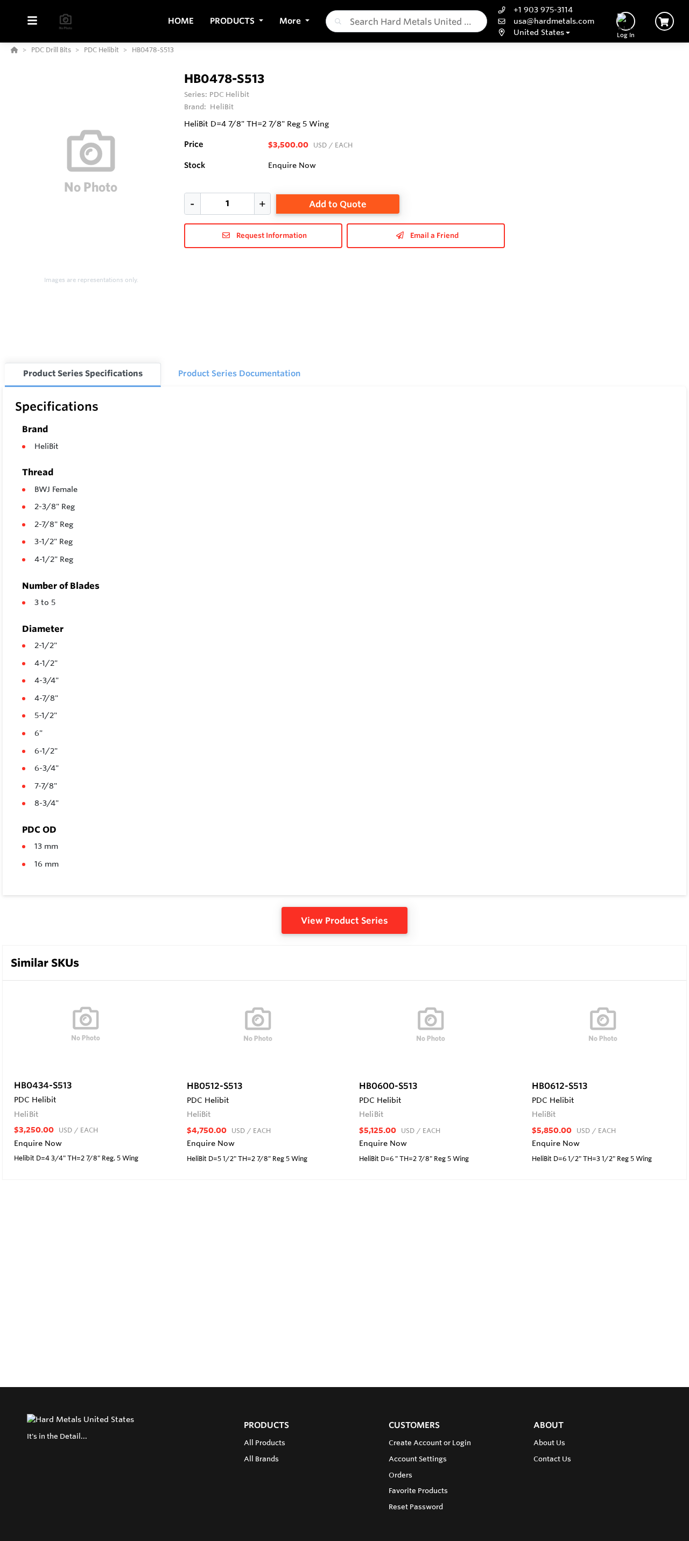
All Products (264, 1442)
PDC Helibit (229, 94)
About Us (549, 1442)
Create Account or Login (430, 1442)
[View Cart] (664, 21)
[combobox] (406, 21)
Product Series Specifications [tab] (83, 373)
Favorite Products (418, 1490)
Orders (400, 1474)
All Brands (261, 1458)
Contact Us (552, 1458)
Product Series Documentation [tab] (239, 373)
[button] (236, 21)
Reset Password (416, 1506)
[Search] (336, 21)
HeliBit (46, 446)
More (291, 21)
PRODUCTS (266, 1425)
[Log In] (625, 21)
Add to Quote (338, 204)
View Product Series (344, 920)
